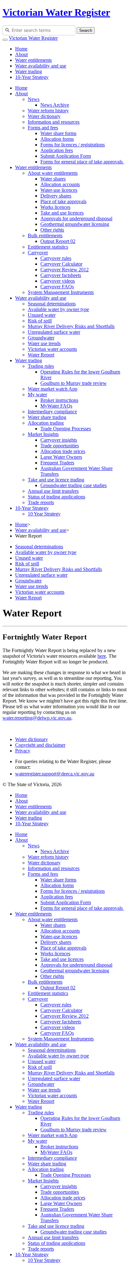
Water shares (53, 178)
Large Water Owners (61, 457)
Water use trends (44, 343)
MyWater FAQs (56, 406)
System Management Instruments (61, 292)
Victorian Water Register (56, 12)
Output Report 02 (57, 241)
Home (21, 48)
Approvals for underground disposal (76, 218)
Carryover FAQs (57, 286)
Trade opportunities (59, 445)
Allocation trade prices (62, 451)
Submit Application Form (65, 156)
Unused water (42, 315)
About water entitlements (53, 173)
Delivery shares (55, 195)
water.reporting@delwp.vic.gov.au (37, 718)
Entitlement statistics (48, 247)
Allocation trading (46, 423)
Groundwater (41, 337)
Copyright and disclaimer (40, 745)
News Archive (54, 105)
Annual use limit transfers (53, 491)
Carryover (38, 252)
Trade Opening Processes (65, 428)
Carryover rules (55, 258)
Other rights (52, 230)
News (33, 99)
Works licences (55, 207)
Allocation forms (57, 139)
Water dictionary (44, 116)
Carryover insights (58, 440)
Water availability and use (40, 65)
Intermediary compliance (52, 411)
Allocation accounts (60, 184)
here (102, 656)
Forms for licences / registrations (72, 144)
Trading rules (41, 366)
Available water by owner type (58, 309)
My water (37, 394)
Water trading (28, 71)
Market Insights (43, 434)
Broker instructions (59, 400)
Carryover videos (57, 281)
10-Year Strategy (32, 77)
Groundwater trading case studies (73, 485)
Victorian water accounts (52, 349)
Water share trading (47, 417)
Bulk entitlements (45, 235)
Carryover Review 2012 (64, 269)
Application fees (56, 150)
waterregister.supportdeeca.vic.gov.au (54, 773)
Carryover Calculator (61, 264)
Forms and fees (43, 127)
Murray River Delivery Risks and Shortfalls (71, 326)
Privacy (22, 750)
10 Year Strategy (44, 513)
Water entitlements (33, 60)
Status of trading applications (56, 496)
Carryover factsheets (60, 275)
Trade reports (41, 502)
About (21, 54)
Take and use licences (62, 212)
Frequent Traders (57, 462)
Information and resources (54, 122)
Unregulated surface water (54, 332)
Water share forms (58, 133)
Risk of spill (40, 320)
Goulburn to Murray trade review (73, 383)
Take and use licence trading (56, 479)
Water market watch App (52, 389)
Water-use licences (58, 190)
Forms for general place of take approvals (82, 161)
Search (85, 30)
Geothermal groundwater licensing (74, 224)
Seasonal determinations (52, 303)
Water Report (41, 354)
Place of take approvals (63, 201)
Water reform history (48, 110)
